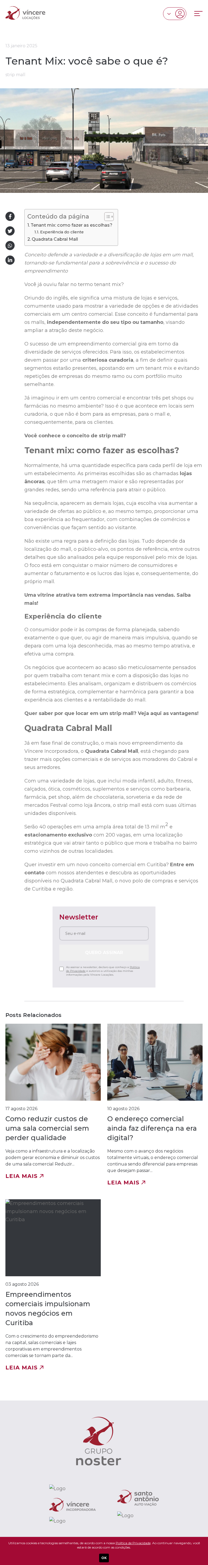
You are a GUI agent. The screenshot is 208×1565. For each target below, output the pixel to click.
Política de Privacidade (133, 1543)
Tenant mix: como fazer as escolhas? (71, 225)
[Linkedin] (10, 260)
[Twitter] (10, 231)
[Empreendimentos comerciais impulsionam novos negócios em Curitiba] (53, 1285)
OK (104, 1558)
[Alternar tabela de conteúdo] (106, 216)
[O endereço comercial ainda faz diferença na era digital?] (155, 1105)
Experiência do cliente (62, 232)
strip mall (15, 74)
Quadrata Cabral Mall (55, 239)
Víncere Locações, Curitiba (25, 13)
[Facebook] (10, 216)
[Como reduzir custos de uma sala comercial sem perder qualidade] (53, 1105)
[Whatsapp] (10, 245)
